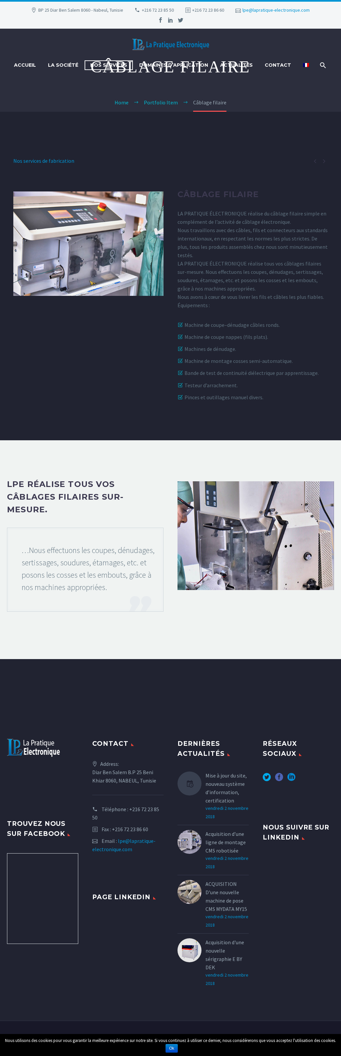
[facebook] (161, 20)
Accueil (25, 65)
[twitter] (180, 20)
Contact (278, 65)
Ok (171, 1048)
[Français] (306, 65)
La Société (63, 65)
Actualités (236, 65)
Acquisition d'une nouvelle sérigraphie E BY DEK (224, 955)
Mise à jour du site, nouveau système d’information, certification (226, 788)
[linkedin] (170, 20)
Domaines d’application (173, 65)
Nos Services (108, 65)
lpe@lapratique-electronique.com (276, 10)
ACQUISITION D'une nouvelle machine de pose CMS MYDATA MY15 (226, 896)
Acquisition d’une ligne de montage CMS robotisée (225, 842)
